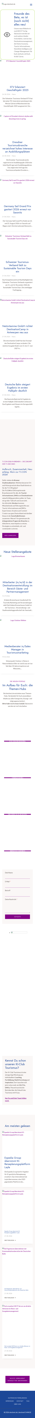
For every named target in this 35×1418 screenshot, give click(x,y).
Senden (17, 917)
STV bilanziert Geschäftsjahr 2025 (17, 88)
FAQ (28, 1401)
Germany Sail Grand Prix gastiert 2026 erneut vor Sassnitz (17, 209)
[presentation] (17, 71)
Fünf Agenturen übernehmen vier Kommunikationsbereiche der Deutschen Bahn (16, 1289)
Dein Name (9, 873)
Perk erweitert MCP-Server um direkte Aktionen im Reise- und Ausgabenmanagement (17, 1346)
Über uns (17, 1404)
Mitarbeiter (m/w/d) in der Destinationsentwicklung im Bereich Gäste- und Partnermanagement (17, 587)
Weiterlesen (9, 1240)
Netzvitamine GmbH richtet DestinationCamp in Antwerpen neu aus (17, 329)
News (14, 94)
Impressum (10, 1401)
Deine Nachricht (11, 899)
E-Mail (8, 882)
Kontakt (20, 1401)
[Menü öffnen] (31, 4)
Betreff (7, 890)
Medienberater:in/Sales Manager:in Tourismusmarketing (17, 649)
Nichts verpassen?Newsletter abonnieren (17, 1379)
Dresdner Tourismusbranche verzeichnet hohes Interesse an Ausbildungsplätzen (17, 147)
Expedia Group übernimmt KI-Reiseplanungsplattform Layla (17, 1162)
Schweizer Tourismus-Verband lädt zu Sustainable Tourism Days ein (17, 266)
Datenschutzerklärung (17, 1398)
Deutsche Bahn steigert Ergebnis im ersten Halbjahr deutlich (17, 388)
